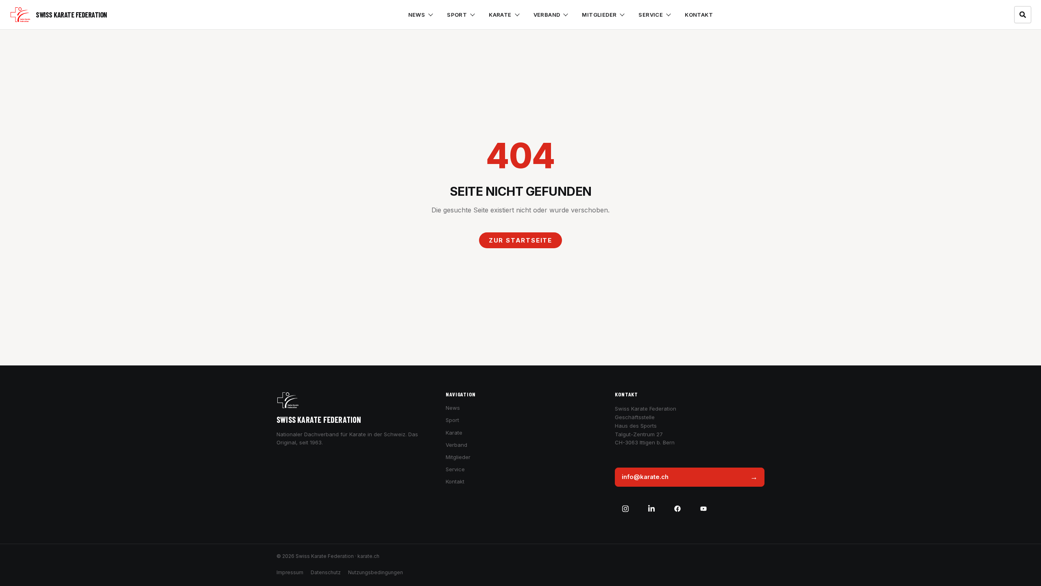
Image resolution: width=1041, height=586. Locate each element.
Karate (500, 14)
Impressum (290, 572)
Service (650, 14)
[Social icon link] (625, 508)
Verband (547, 14)
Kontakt (699, 14)
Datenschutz (326, 572)
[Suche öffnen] (1022, 14)
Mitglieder (599, 14)
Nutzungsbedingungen (375, 572)
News (416, 14)
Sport (457, 14)
